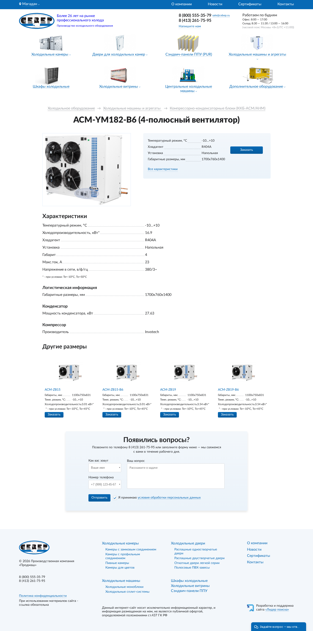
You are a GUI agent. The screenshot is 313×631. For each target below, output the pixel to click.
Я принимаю (159, 497)
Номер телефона (101, 477)
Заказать (246, 149)
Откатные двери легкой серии (197, 563)
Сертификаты (249, 4)
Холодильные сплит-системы (127, 591)
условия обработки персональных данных (169, 497)
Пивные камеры (117, 563)
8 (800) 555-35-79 (195, 16)
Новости (215, 4)
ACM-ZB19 (168, 389)
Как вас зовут (98, 460)
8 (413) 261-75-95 (195, 21)
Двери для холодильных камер (118, 54)
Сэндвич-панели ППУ (189, 591)
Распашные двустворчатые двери (199, 558)
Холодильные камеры (49, 54)
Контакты (285, 4)
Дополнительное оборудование (256, 86)
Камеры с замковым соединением (130, 549)
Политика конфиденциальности (43, 595)
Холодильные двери (188, 543)
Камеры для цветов (120, 567)
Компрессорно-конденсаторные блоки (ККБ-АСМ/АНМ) (217, 108)
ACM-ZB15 (52, 389)
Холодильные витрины (118, 86)
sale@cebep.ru (221, 15)
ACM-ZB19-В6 (228, 389)
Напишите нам (190, 26)
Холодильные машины (121, 581)
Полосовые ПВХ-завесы (192, 567)
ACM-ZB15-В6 (112, 389)
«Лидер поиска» (277, 609)
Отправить (99, 497)
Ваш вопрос (136, 461)
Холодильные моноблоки (124, 587)
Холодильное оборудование (71, 108)
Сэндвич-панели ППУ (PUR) (188, 54)
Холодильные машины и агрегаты (257, 54)
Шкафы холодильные (51, 86)
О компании (181, 4)
